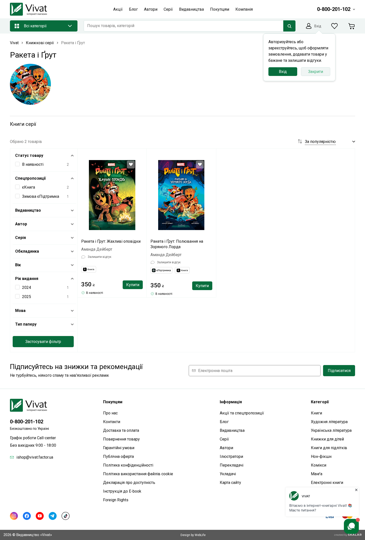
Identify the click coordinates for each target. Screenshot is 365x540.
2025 (26, 296)
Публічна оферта (118, 456)
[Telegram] (53, 516)
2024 (26, 287)
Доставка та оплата (121, 430)
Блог (224, 421)
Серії (224, 439)
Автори (226, 447)
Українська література (331, 430)
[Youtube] (40, 516)
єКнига (28, 187)
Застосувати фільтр (43, 341)
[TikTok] (66, 516)
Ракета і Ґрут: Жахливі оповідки (111, 241)
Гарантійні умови (118, 447)
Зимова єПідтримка (40, 196)
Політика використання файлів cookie (138, 474)
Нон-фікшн (321, 456)
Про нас (110, 413)
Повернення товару (121, 439)
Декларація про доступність (129, 482)
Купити (132, 284)
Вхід (283, 71)
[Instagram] (14, 516)
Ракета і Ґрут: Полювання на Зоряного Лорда (176, 244)
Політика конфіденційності (128, 465)
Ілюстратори (231, 456)
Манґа (316, 474)
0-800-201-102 (26, 422)
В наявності (32, 164)
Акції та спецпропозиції (242, 413)
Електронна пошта (215, 370)
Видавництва (232, 430)
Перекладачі (231, 465)
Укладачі (228, 474)
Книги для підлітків (329, 447)
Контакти (111, 421)
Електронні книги (327, 482)
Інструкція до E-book (122, 491)
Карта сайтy (230, 482)
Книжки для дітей (327, 439)
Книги (316, 413)
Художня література (329, 421)
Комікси (318, 465)
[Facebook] (27, 516)
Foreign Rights (115, 500)
